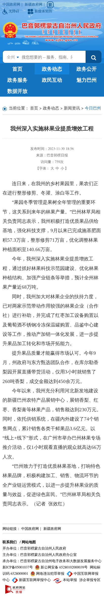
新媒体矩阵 (43, 11)
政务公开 (86, 68)
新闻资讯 (72, 108)
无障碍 (14, 11)
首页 (17, 68)
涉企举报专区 (89, 579)
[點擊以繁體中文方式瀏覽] (50, 4)
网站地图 (29, 541)
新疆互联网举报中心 (35, 579)
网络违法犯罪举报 (50, 573)
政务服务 (17, 80)
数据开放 (17, 91)
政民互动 (52, 80)
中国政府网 (11, 4)
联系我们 (10, 541)
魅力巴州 (86, 80)
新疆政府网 (33, 4)
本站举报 (70, 579)
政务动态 (52, 68)
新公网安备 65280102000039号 (64, 567)
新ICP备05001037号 (18, 567)
